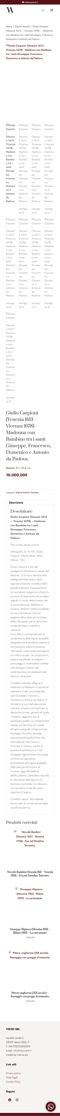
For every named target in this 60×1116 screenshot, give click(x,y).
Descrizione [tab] (16, 502)
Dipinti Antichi (22, 26)
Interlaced (22, 1055)
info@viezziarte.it (22, 1050)
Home (9, 26)
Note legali (12, 1077)
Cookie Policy (13, 1082)
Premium (35, 492)
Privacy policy (13, 1073)
